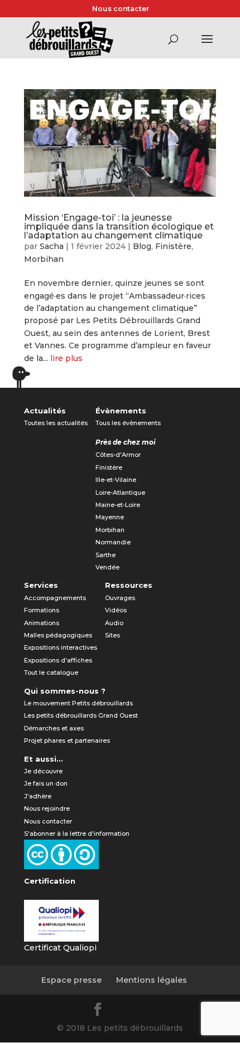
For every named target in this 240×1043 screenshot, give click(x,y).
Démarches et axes (54, 728)
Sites (112, 635)
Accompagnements (55, 598)
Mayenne (109, 517)
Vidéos (116, 610)
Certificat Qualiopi (60, 948)
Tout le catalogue (51, 672)
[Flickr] (125, 1011)
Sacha (52, 246)
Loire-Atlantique (120, 492)
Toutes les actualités (56, 423)
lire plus (66, 358)
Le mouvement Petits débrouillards (78, 703)
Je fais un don (46, 783)
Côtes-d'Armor (118, 455)
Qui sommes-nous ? (64, 690)
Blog (142, 246)
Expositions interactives (60, 647)
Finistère (173, 246)
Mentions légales (151, 980)
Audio (114, 623)
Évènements (120, 410)
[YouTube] (152, 1011)
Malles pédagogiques (58, 635)
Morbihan (44, 259)
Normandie (113, 542)
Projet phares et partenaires (67, 740)
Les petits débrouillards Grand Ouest (81, 715)
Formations (41, 610)
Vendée (107, 567)
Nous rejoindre (47, 808)
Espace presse (71, 980)
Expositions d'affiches (58, 660)
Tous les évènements (128, 423)
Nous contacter (120, 8)
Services (41, 585)
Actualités (45, 410)
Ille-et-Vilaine (115, 480)
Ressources (128, 585)
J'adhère (37, 796)
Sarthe (105, 555)
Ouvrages (120, 598)
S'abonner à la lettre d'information (76, 833)
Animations (41, 623)
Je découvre (43, 771)
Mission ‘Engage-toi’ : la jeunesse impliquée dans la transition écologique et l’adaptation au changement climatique (119, 226)
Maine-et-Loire (117, 505)
